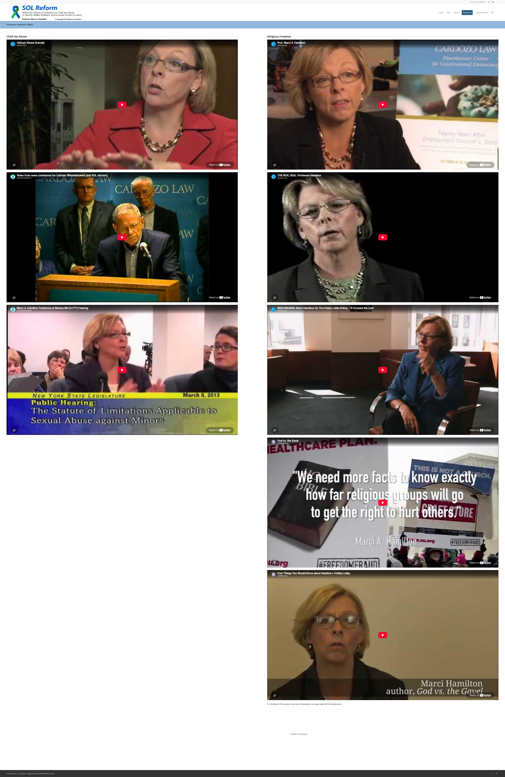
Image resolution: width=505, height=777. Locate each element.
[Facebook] (489, 2)
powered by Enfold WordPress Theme (41, 774)
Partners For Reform (478, 2)
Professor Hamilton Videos (20, 24)
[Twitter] (493, 2)
